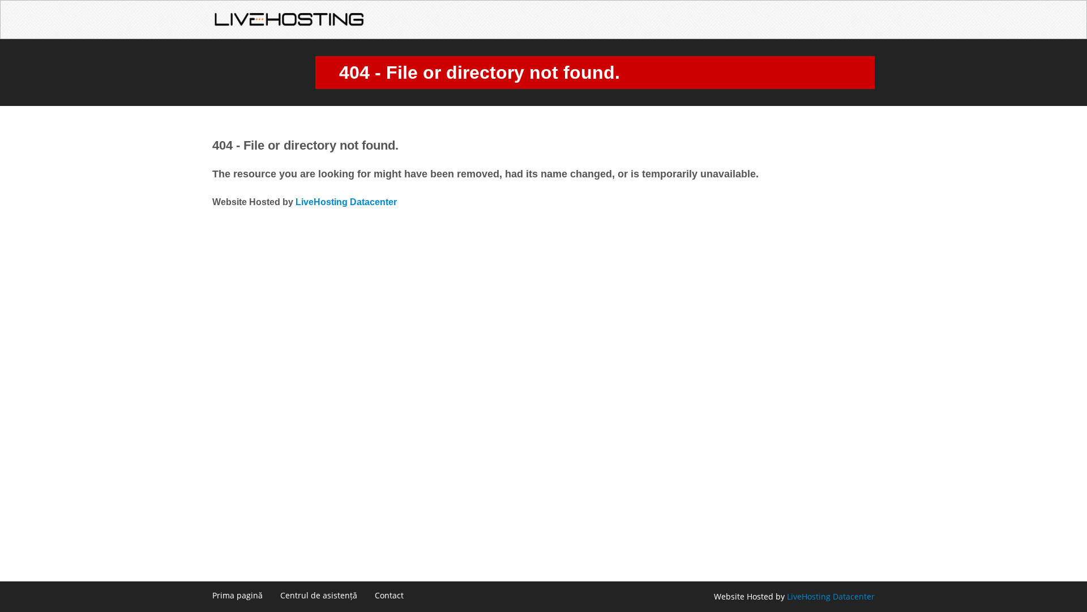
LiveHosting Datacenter (346, 202)
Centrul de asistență (318, 595)
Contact (389, 595)
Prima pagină (237, 595)
